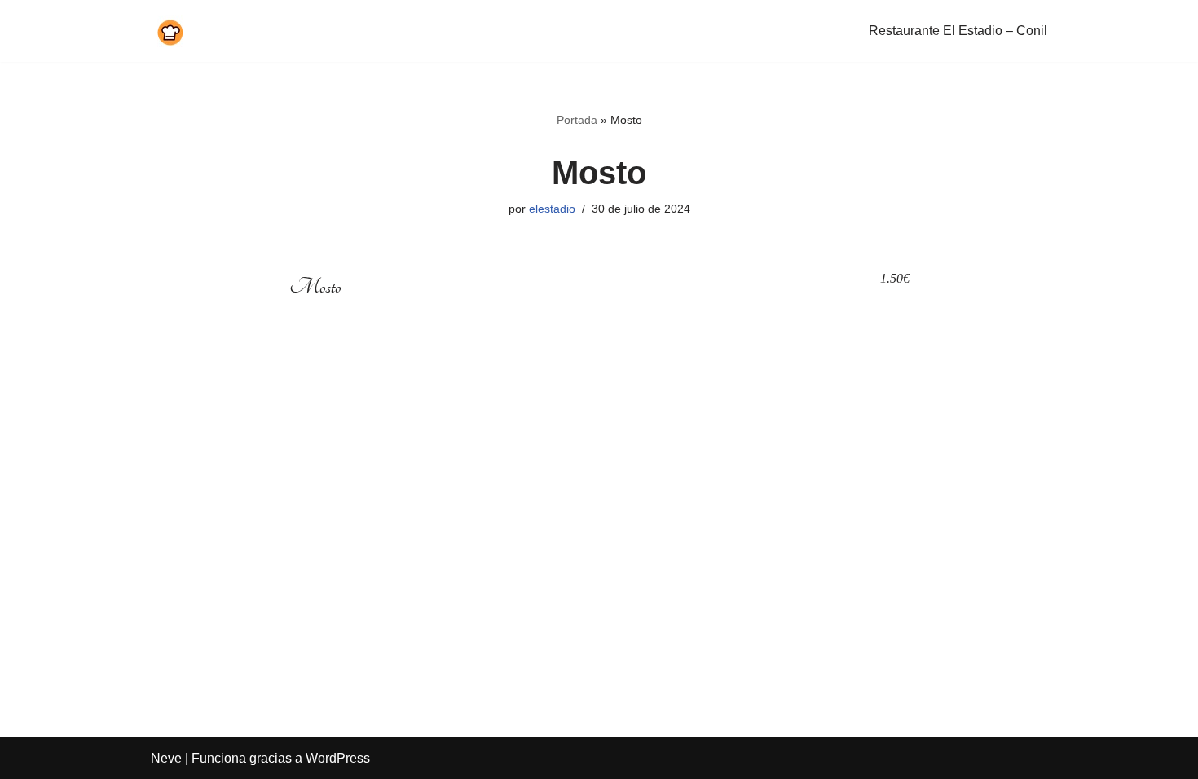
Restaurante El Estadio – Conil (958, 30)
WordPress (338, 758)
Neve (166, 758)
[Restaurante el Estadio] (168, 31)
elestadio (552, 208)
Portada (577, 119)
